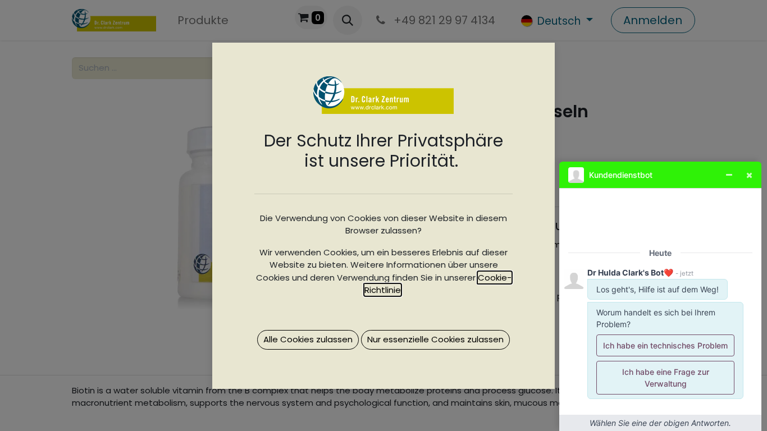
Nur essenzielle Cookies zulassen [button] (435, 339)
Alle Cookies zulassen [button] (308, 339)
